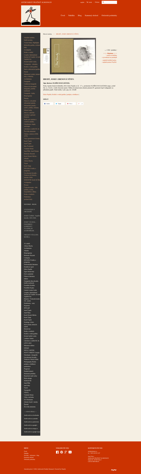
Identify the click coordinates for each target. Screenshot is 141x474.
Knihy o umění (28, 52)
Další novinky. (28, 40)
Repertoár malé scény (30, 376)
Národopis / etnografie (31, 355)
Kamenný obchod (91, 15)
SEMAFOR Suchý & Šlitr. (32, 180)
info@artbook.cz (92, 451)
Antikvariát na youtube (31, 418)
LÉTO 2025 (27, 343)
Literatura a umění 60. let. (32, 129)
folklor (26, 279)
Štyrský (26, 404)
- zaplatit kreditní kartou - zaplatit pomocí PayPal (109, 61)
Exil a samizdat (28, 274)
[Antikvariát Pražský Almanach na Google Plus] (65, 453)
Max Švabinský (28, 146)
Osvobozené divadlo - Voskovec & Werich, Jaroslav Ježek (30, 175)
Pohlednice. (27, 197)
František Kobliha (29, 285)
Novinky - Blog (30, 204)
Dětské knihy (28, 110)
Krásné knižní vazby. (30, 61)
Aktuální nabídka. (29, 37)
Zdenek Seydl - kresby (31, 402)
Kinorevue (27, 329)
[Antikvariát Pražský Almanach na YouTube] (70, 453)
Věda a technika (29, 397)
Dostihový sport (29, 267)
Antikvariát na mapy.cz (31, 428)
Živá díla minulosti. (30, 131)
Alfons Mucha (28, 161)
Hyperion (27, 305)
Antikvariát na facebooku (31, 415)
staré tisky (27, 385)
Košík (90, 2)
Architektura (28, 248)
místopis (26, 348)
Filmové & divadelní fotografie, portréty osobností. (30, 89)
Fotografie (27, 81)
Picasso (26, 185)
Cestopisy (27, 258)
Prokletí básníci (28, 371)
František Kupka (29, 288)
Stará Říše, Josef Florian (31, 151)
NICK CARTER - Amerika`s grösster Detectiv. (29, 115)
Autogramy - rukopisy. (31, 64)
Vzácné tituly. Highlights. (31, 42)
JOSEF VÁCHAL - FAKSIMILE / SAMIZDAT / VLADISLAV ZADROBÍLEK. (30, 226)
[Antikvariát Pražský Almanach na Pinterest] (61, 453)
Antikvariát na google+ (30, 425)
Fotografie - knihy (29, 93)
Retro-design (28, 378)
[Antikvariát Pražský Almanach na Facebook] (57, 453)
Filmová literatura (29, 276)
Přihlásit (97, 2)
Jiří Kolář (27, 308)
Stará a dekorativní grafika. (32, 69)
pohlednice (27, 366)
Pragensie (27, 369)
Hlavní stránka (47, 34)
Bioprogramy (28, 96)
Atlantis (26, 250)
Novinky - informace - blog (31, 455)
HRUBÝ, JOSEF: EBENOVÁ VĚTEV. (58, 79)
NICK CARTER (29, 350)
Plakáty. (26, 98)
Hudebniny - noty (29, 303)
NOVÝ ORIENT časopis (32, 352)
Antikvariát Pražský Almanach (45, 469)
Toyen (26, 163)
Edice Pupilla (28, 269)
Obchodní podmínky (109, 15)
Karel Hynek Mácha (30, 315)
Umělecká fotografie (30, 84)
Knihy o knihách (29, 331)
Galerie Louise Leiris (30, 290)
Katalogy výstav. (29, 322)
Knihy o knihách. (29, 194)
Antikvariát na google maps (32, 432)
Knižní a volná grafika (31, 67)
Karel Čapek (28, 141)
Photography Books (30, 362)
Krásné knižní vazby (30, 336)
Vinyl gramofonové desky (32, 138)
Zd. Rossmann (28, 399)
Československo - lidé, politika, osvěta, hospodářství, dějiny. (31, 190)
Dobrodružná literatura (31, 264)
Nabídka (71, 15)
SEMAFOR (27, 380)
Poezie (26, 72)
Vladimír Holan (28, 148)
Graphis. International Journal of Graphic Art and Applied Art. (32, 57)
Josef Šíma (27, 313)
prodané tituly (28, 199)
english (82, 2)
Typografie (27, 390)
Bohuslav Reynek (29, 154)
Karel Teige (27, 166)
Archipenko (27, 182)
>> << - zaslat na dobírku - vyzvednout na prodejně (109, 55)
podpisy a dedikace (30, 364)
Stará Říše (27, 383)
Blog (80, 15)
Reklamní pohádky (29, 373)
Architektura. (28, 79)
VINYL (26, 392)
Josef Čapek (27, 143)
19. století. (27, 243)
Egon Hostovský (29, 271)
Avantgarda (27, 50)
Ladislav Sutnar (28, 338)
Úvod (63, 15)
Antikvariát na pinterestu (31, 422)
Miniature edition (29, 345)
